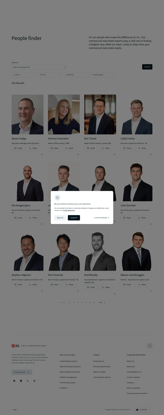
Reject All (60, 218)
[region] (82, 207)
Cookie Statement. (69, 210)
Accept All (74, 218)
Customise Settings (102, 217)
